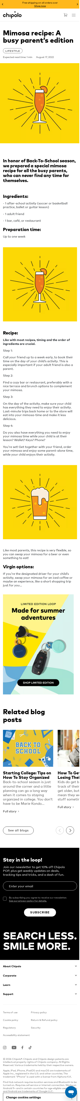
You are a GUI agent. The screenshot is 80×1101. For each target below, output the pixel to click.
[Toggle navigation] (73, 15)
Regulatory (9, 1027)
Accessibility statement (16, 1035)
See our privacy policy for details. (28, 900)
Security (36, 1027)
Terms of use (10, 1012)
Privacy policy (39, 1012)
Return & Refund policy (44, 1019)
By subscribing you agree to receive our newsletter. (38, 899)
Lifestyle (12, 50)
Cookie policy (10, 1019)
